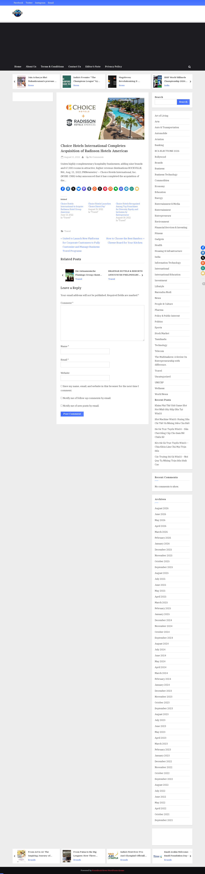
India (166, 85)
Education (160, 192)
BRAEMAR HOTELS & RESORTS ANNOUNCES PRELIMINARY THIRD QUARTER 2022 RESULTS (126, 273)
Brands (159, 162)
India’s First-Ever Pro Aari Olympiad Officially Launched (133, 854)
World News (161, 394)
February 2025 (163, 608)
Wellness (159, 388)
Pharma (159, 309)
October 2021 (162, 814)
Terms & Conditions (52, 66)
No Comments (96, 157)
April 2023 (160, 737)
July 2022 (160, 790)
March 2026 (161, 531)
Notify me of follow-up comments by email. (87, 398)
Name (65, 346)
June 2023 (160, 726)
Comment (67, 302)
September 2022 (164, 778)
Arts (157, 121)
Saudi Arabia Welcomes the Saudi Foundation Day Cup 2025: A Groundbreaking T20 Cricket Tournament (178, 854)
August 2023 (162, 714)
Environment (162, 221)
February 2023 (163, 749)
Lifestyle (159, 286)
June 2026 (160, 514)
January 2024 (162, 684)
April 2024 (160, 667)
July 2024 (160, 649)
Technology (161, 345)
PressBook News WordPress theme (108, 870)
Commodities (162, 180)
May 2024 (160, 661)
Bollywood (160, 156)
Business (159, 168)
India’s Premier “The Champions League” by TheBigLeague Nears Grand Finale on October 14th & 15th (86, 79)
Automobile (161, 133)
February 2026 (163, 537)
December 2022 (163, 761)
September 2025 (164, 567)
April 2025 (160, 596)
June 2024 (160, 655)
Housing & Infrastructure (168, 250)
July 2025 (160, 578)
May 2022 (160, 802)
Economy (160, 186)
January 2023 (162, 755)
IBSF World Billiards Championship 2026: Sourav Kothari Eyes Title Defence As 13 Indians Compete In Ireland (177, 79)
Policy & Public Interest (167, 315)
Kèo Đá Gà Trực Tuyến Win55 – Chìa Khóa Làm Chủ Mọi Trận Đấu (171, 446)
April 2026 (160, 525)
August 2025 (162, 573)
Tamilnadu (160, 339)
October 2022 (162, 773)
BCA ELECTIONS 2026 (167, 150)
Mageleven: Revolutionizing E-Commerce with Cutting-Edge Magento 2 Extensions (132, 79)
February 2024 (163, 678)
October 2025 (162, 561)
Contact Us (74, 66)
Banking (159, 145)
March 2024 (161, 673)
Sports (158, 327)
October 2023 (162, 702)
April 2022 (160, 808)
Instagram (40, 2)
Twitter (29, 2)
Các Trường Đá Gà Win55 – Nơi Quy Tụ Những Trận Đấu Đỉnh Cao (171, 460)
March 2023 (161, 743)
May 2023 (160, 731)
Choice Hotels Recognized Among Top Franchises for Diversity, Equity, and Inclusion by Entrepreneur (128, 209)
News (31, 85)
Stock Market (162, 333)
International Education (167, 274)
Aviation (159, 139)
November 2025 (163, 555)
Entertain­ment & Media (167, 203)
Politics (159, 321)
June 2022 (160, 796)
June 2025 (160, 584)
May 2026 (160, 520)
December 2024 (163, 620)
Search (159, 97)
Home (17, 66)
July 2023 (160, 720)
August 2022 (162, 784)
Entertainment (163, 209)
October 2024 (162, 631)
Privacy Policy (113, 66)
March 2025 (161, 602)
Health (158, 245)
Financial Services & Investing (171, 227)
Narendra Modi (163, 292)
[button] (63, 189)
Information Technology (168, 262)
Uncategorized (163, 376)
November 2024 (163, 626)
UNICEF (159, 382)
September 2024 (164, 637)
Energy (159, 197)
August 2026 (162, 508)
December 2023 (163, 690)
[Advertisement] (102, 42)
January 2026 (162, 543)
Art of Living (161, 115)
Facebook (18, 2)
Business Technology (166, 174)
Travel (67, 231)
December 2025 (163, 549)
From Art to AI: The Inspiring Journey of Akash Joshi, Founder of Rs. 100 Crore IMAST (41, 854)
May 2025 (160, 590)
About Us (31, 66)
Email (51, 2)
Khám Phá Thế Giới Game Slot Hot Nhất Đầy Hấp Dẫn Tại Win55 (171, 409)
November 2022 (163, 767)
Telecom (159, 351)
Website (65, 372)
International (162, 268)
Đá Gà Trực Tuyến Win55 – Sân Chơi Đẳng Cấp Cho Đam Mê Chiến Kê (171, 433)
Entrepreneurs (163, 215)
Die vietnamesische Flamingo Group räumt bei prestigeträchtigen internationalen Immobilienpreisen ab (87, 273)
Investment (161, 280)
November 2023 (163, 696)
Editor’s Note (93, 66)
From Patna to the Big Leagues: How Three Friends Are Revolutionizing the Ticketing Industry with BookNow (85, 854)
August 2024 (162, 643)
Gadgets (159, 239)
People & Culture (164, 303)
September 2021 (164, 820)
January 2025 (162, 614)
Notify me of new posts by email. (81, 405)
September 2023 (164, 708)
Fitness (159, 233)
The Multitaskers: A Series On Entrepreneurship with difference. (171, 360)
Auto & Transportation (167, 127)
